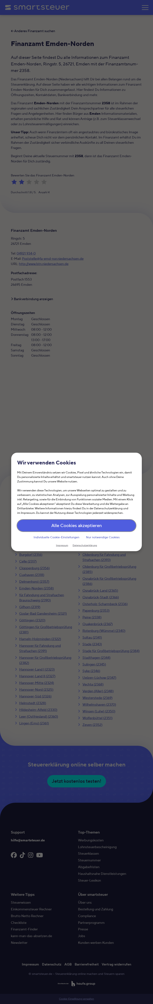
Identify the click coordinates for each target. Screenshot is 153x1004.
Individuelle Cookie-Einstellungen (56, 537)
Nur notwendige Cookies (103, 537)
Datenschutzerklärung (85, 545)
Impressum (62, 545)
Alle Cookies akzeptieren (76, 526)
